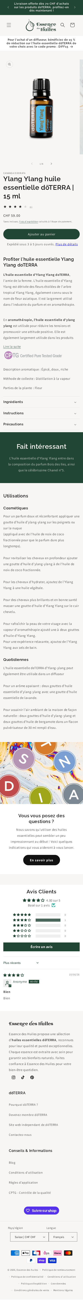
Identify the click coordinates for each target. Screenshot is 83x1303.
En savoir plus (41, 860)
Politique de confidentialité (27, 1276)
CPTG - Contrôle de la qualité (30, 1193)
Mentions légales (63, 1290)
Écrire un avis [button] (41, 946)
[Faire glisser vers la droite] (51, 164)
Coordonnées (58, 1283)
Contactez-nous (20, 1135)
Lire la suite (12, 346)
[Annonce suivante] (75, 7)
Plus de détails (67, 244)
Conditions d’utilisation (62, 1276)
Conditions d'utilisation (26, 1172)
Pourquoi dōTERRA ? (23, 1105)
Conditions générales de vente (31, 1290)
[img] (13, 975)
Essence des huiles (27, 1269)
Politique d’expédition (34, 1283)
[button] (9, 25)
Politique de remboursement (58, 1269)
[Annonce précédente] (8, 7)
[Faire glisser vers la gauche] (32, 164)
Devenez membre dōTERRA (28, 1115)
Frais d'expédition (28, 221)
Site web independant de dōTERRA (33, 1125)
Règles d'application (23, 1182)
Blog (12, 1163)
